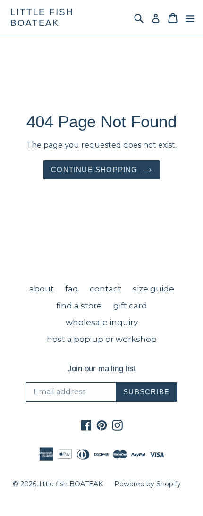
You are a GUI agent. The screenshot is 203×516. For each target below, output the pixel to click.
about (41, 288)
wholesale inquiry (102, 322)
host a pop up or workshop (102, 339)
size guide (153, 288)
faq (71, 288)
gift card (130, 305)
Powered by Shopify (147, 484)
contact (105, 288)
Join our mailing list (102, 368)
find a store (79, 305)
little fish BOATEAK (42, 17)
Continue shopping (94, 170)
